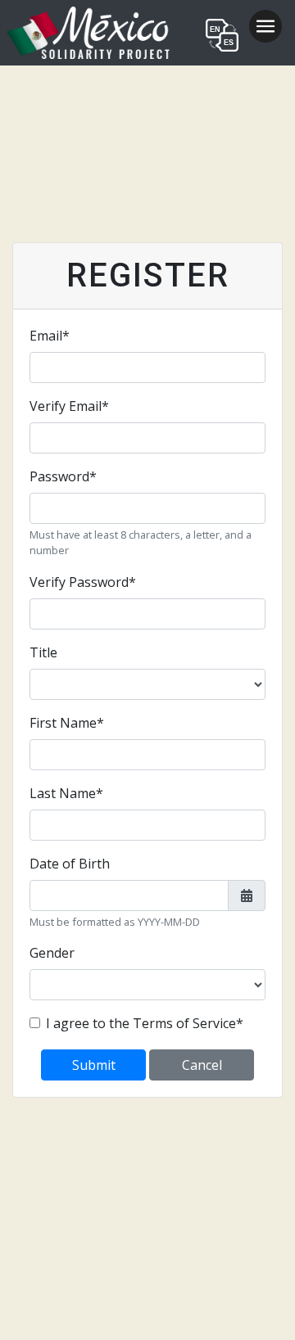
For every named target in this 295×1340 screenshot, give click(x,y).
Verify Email (69, 406)
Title (43, 652)
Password (63, 476)
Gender (52, 953)
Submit (94, 1065)
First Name (67, 723)
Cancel (202, 1065)
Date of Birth (70, 864)
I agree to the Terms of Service (144, 1023)
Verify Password (83, 582)
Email (50, 336)
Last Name (66, 793)
